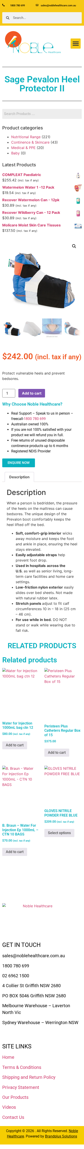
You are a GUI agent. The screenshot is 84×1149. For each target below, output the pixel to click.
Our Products (15, 1097)
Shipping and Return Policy (28, 1077)
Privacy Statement (20, 1087)
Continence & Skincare (30, 142)
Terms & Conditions (21, 1067)
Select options (59, 833)
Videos (9, 1107)
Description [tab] (19, 477)
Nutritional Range (26, 137)
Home (8, 1057)
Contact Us (13, 1117)
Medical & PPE (23, 147)
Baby (15, 153)
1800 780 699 (35, 419)
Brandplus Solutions (61, 1136)
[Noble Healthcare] (35, 920)
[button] (76, 43)
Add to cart (31, 393)
